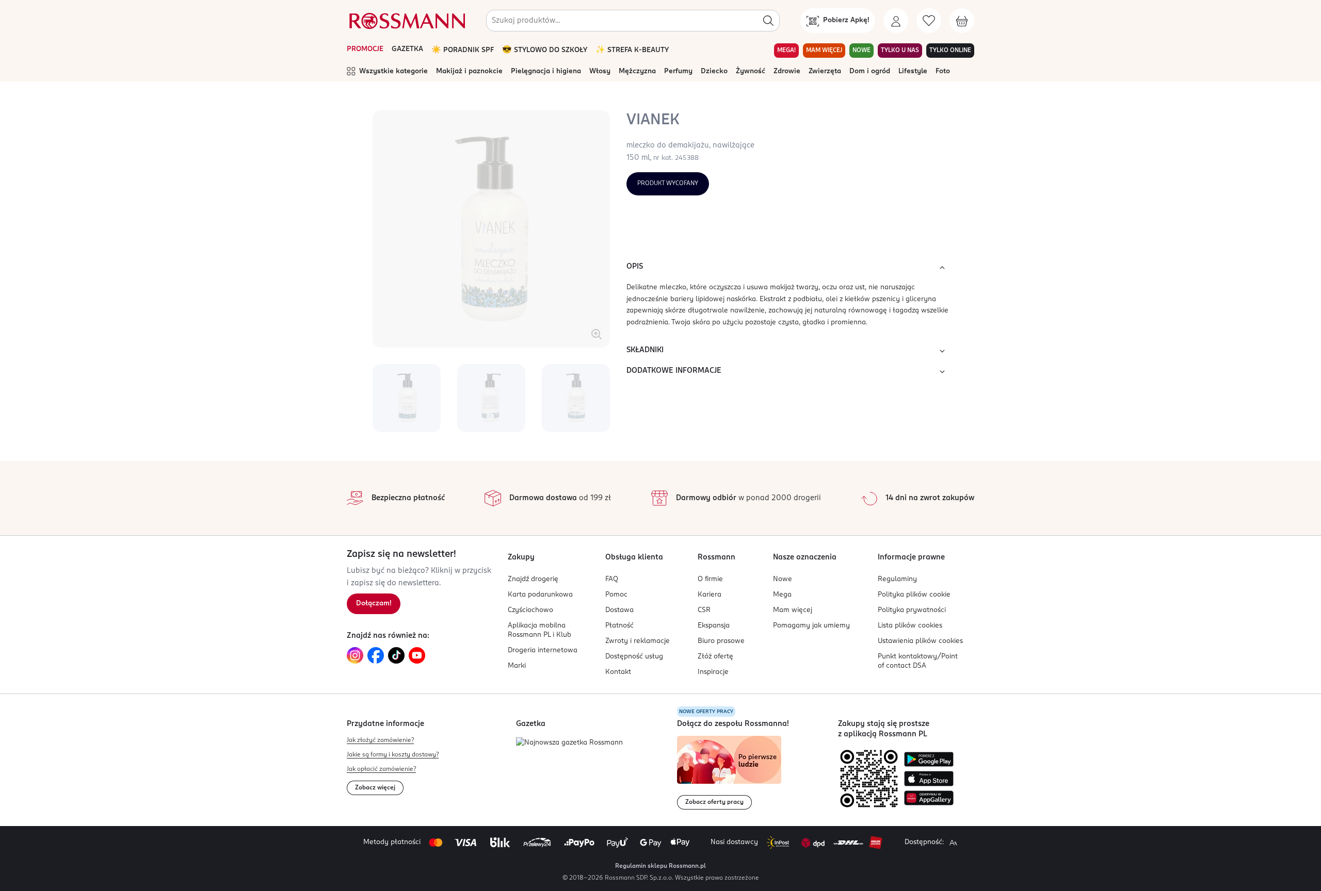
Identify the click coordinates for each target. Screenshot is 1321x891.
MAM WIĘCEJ (824, 50)
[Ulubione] (928, 20)
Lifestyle (912, 71)
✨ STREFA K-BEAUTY (632, 50)
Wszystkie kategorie (393, 71)
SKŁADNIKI (645, 350)
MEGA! (786, 50)
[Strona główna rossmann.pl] (406, 20)
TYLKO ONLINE (950, 50)
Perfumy (678, 71)
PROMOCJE (365, 49)
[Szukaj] (768, 20)
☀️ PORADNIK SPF (462, 50)
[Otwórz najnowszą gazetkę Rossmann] (569, 743)
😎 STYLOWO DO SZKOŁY (544, 50)
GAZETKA (407, 49)
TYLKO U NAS (900, 50)
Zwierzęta (825, 71)
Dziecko (714, 71)
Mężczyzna (637, 71)
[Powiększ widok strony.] (953, 842)
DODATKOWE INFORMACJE (673, 370)
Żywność (750, 71)
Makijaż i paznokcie (469, 71)
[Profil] (895, 20)
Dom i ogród (869, 71)
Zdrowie (787, 71)
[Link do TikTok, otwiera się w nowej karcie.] (396, 655)
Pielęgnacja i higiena (546, 71)
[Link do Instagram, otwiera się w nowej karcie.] (355, 655)
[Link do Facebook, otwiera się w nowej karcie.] (375, 655)
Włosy (599, 71)
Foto (943, 71)
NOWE (861, 50)
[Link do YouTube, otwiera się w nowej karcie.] (417, 655)
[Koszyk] (961, 20)
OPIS (634, 266)
